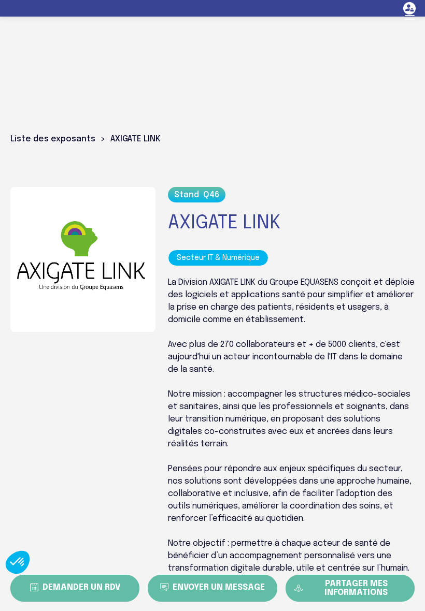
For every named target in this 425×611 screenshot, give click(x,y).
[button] (409, 15)
